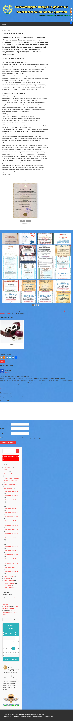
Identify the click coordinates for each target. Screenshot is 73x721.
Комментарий (4, 401)
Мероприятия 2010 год (11, 504)
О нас (2, 361)
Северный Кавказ (10, 583)
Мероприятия (8, 488)
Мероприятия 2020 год (11, 546)
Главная (4, 24)
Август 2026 (11, 627)
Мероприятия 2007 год (11, 491)
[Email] (71, 8)
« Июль (6, 659)
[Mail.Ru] (71, 20)
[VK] (71, 14)
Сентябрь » (15, 659)
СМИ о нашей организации (11, 474)
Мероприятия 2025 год (11, 567)
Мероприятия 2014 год (11, 521)
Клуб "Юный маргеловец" (11, 484)
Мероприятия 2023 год (11, 559)
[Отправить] (71, 23)
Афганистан (8, 585)
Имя (1, 424)
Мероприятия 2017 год (11, 533)
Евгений (6, 606)
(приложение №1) (60, 311)
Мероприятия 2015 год (11, 525)
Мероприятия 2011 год (11, 508)
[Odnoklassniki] (71, 11)
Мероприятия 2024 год (11, 563)
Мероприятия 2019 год (11, 542)
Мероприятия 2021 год (11, 550)
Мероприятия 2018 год (11, 537)
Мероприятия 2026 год (11, 571)
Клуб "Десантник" (9, 576)
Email (2, 429)
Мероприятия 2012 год (11, 512)
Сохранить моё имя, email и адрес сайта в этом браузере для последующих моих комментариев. (29, 438)
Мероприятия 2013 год (11, 516)
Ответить (2, 389)
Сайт (1, 433)
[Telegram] (71, 17)
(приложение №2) (5, 313)
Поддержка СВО (8, 467)
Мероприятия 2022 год (11, 554)
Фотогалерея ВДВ (10, 587)
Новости (6, 472)
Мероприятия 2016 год (11, 529)
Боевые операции (9, 580)
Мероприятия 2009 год (11, 500)
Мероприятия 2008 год (11, 495)
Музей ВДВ (7, 578)
